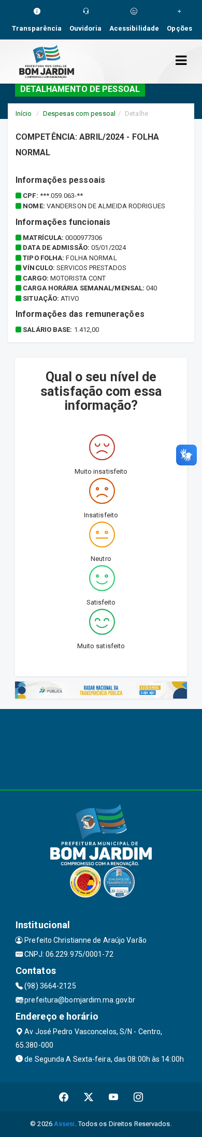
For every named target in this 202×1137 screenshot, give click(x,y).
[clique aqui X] (89, 1097)
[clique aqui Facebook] (64, 1097)
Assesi (64, 1124)
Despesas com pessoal (79, 113)
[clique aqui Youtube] (114, 1097)
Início (24, 113)
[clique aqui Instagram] (138, 1097)
